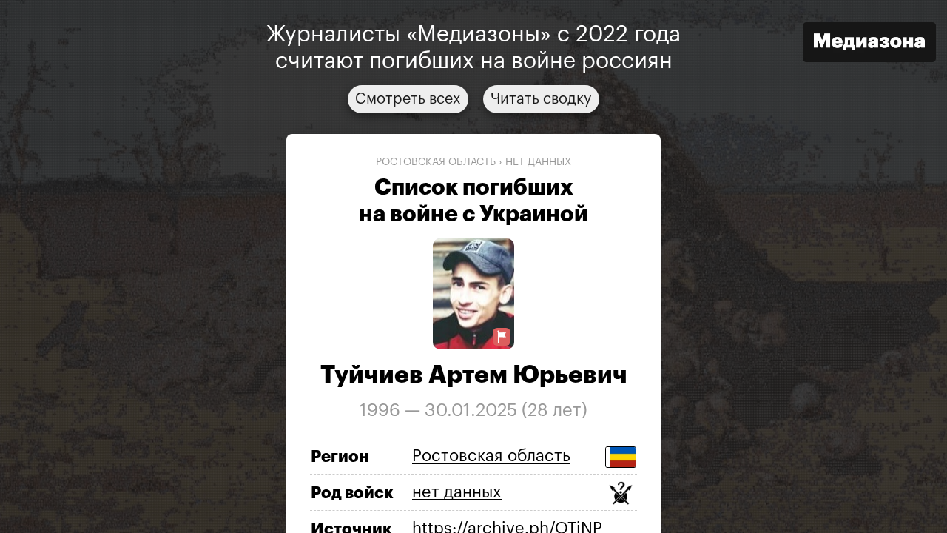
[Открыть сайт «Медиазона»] (869, 44)
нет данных (538, 162)
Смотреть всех (408, 99)
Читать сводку (541, 99)
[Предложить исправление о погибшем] (501, 337)
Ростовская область (436, 162)
